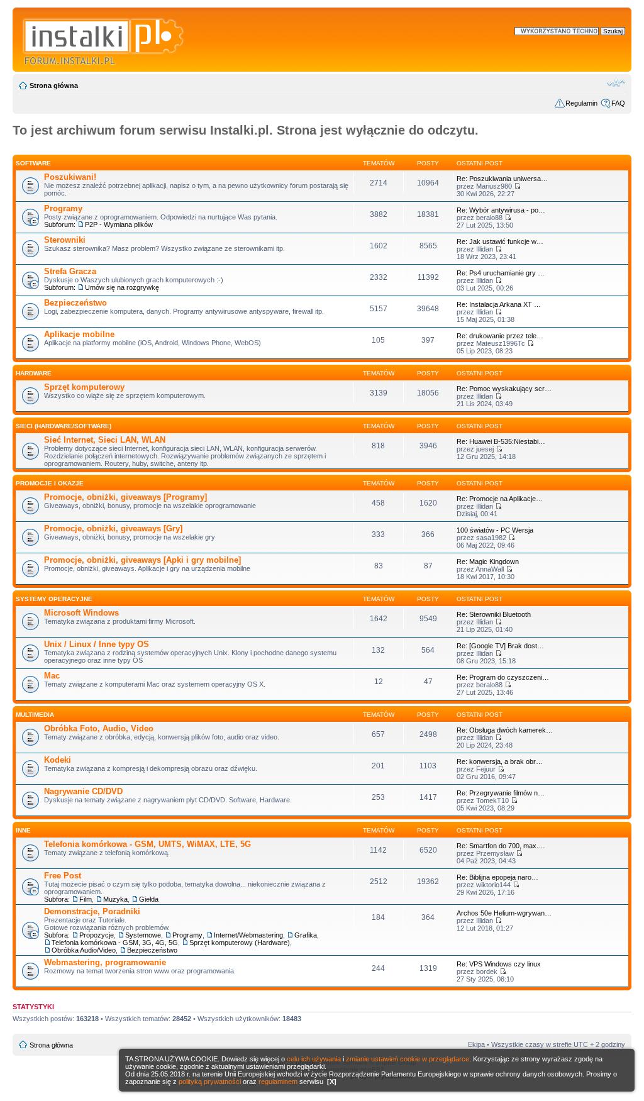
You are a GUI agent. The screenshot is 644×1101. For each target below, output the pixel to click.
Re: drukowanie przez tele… (500, 336)
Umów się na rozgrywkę (122, 287)
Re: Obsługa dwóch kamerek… (505, 730)
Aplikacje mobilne (79, 334)
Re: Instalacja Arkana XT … (499, 304)
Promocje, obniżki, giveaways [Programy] (125, 497)
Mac (52, 675)
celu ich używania (314, 1059)
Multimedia (35, 714)
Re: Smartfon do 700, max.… (501, 845)
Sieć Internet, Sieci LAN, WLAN (104, 440)
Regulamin (581, 103)
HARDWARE (34, 373)
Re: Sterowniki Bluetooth (494, 614)
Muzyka (115, 899)
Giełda (148, 899)
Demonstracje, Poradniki (92, 911)
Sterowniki (65, 240)
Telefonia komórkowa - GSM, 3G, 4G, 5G (115, 942)
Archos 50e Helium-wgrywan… (504, 913)
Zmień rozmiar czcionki (616, 83)
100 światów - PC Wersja (495, 530)
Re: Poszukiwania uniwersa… (502, 178)
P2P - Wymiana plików (119, 224)
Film (85, 899)
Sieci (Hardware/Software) (63, 426)
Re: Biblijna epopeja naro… (497, 877)
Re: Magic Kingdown (488, 561)
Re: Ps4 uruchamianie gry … (501, 273)
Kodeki (57, 760)
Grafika (305, 935)
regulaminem (277, 1081)
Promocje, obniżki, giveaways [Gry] (113, 528)
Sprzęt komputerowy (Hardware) (239, 942)
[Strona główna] (104, 40)
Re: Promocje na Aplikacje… (500, 498)
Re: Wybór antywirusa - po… (501, 210)
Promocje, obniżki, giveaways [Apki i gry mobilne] (142, 560)
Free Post (62, 875)
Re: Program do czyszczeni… (503, 677)
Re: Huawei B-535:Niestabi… (501, 441)
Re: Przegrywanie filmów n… (501, 793)
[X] (331, 1081)
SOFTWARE (33, 163)
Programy (63, 208)
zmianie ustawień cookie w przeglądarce (407, 1059)
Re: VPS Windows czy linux (499, 964)
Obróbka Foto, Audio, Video (98, 728)
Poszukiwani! (70, 177)
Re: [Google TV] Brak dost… (500, 646)
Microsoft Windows (81, 612)
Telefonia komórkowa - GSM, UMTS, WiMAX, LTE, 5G (147, 844)
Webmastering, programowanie (105, 962)
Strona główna (54, 85)
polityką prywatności (210, 1081)
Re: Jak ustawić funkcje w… (500, 241)
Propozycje (96, 935)
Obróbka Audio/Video (84, 950)
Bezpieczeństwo (75, 302)
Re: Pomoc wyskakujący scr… (504, 388)
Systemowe (143, 935)
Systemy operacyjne (54, 598)
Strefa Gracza (70, 271)
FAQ (618, 103)
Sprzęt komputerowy (84, 387)
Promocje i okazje (50, 483)
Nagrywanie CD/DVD (83, 791)
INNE (23, 830)
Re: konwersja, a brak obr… (500, 761)
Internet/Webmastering (248, 935)
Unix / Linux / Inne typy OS (96, 644)
